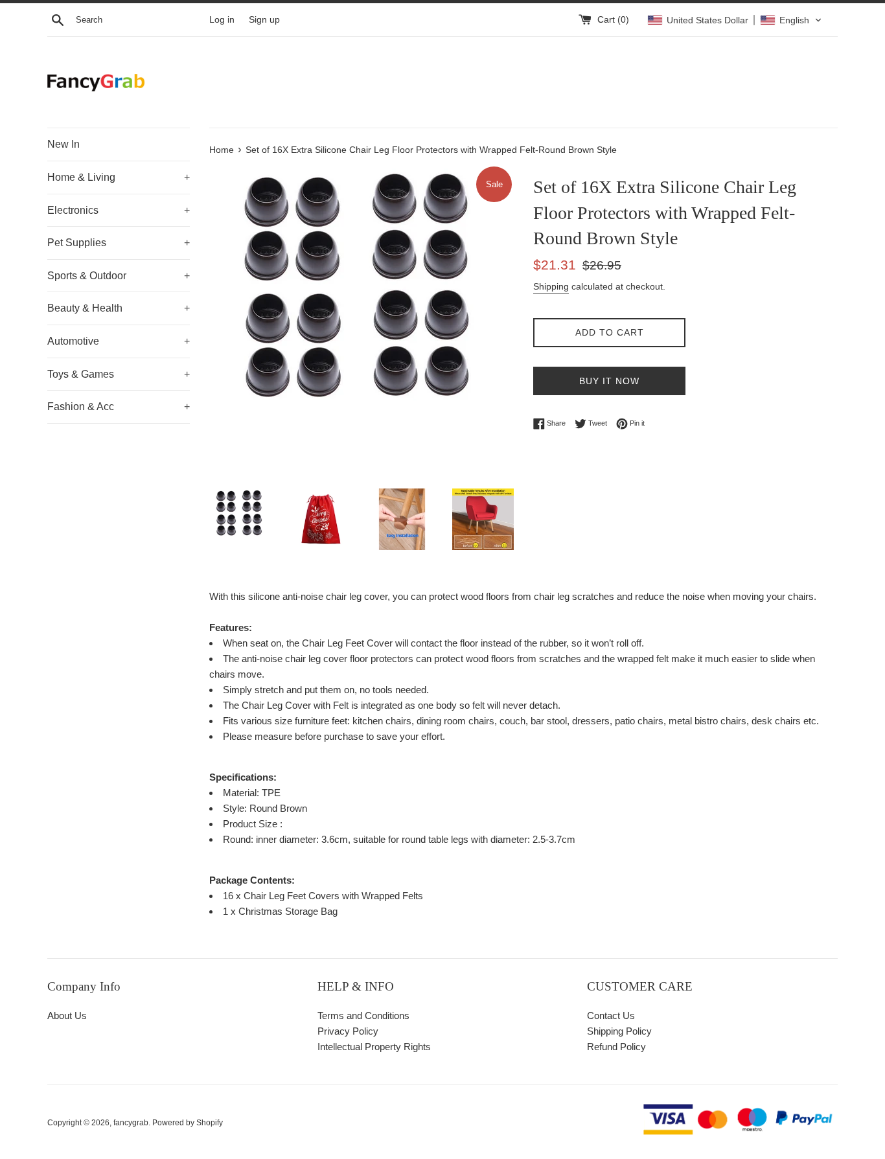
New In (63, 144)
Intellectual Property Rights (374, 1046)
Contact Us (611, 1015)
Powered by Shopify (187, 1122)
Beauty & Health (118, 308)
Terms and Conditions (363, 1015)
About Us (67, 1015)
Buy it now (609, 381)
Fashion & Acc (118, 406)
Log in (222, 20)
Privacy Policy (347, 1031)
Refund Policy (616, 1046)
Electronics (118, 210)
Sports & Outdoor (118, 275)
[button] (734, 20)
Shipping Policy (619, 1031)
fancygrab (130, 1122)
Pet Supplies (118, 242)
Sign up (264, 20)
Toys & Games (118, 374)
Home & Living (118, 177)
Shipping (551, 286)
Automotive (118, 341)
